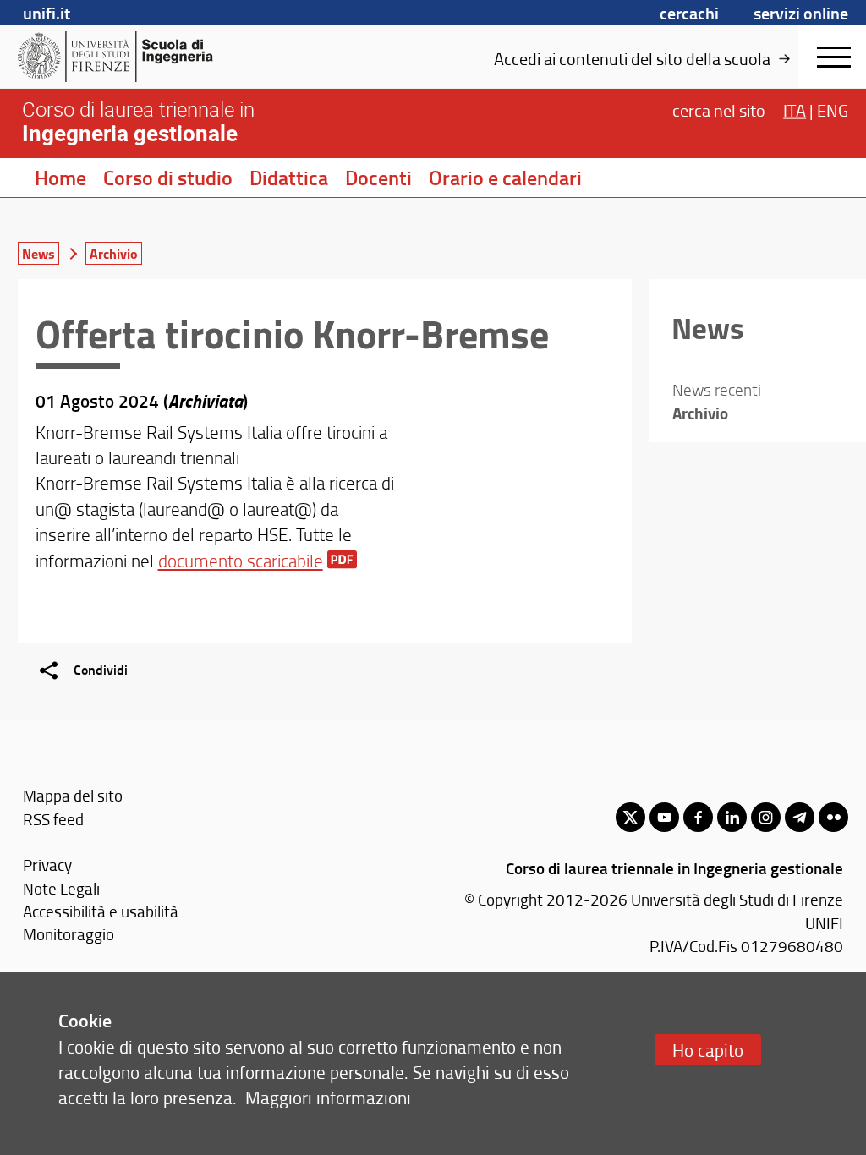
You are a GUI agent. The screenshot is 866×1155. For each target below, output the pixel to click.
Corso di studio (168, 177)
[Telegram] (799, 817)
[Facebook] (698, 817)
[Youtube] (664, 817)
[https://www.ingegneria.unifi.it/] (148, 56)
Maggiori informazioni (328, 1097)
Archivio (114, 253)
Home (60, 177)
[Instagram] (766, 817)
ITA (794, 110)
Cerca (718, 110)
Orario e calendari (505, 177)
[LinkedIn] (732, 817)
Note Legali (61, 888)
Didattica (288, 177)
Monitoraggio (68, 933)
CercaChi (689, 13)
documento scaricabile (240, 560)
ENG (832, 110)
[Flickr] (833, 817)
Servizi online (801, 13)
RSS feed (53, 818)
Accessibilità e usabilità (100, 911)
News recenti (716, 390)
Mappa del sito (73, 795)
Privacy (47, 864)
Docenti (378, 177)
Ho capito (707, 1049)
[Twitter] (630, 817)
